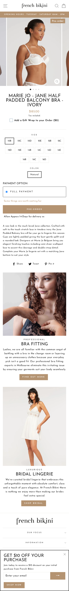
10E (40, 141)
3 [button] (36, 90)
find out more (33, 377)
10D (29, 141)
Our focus (34, 533)
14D (49, 150)
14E (59, 150)
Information (34, 543)
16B (24, 159)
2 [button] (33, 90)
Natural (34, 174)
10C (19, 141)
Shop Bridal (33, 503)
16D (44, 159)
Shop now (14, 585)
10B (9, 141)
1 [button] (30, 89)
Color (34, 168)
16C (34, 159)
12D (10, 150)
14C (39, 150)
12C (59, 141)
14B (29, 150)
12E (19, 150)
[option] (34, 14)
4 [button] (39, 90)
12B (49, 141)
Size (34, 135)
